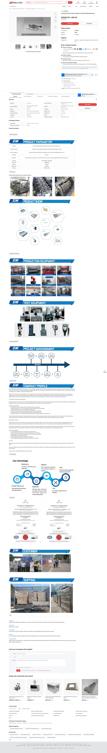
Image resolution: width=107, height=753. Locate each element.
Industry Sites (61, 744)
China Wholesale (48, 744)
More (10, 739)
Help (76, 6)
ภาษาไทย (73, 745)
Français (37, 745)
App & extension (83, 6)
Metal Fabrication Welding (89, 734)
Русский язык (42, 745)
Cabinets (10, 715)
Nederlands (56, 745)
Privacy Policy (72, 748)
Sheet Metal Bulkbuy (51, 737)
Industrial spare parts (58, 713)
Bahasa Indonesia (88, 745)
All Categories (13, 6)
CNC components (79, 713)
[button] (72, 96)
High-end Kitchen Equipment (81, 715)
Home (10, 8)
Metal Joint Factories (37, 734)
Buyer (70, 6)
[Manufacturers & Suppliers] (15, 2)
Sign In (63, 88)
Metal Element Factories (48, 734)
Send (18, 670)
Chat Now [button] (90, 23)
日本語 (67, 745)
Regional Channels (68, 744)
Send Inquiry (70, 23)
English (24, 745)
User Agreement (60, 748)
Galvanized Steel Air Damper (59, 711)
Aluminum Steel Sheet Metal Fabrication (37, 737)
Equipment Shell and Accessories (37, 715)
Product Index (75, 744)
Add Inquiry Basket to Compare (34, 51)
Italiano (47, 745)
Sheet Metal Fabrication (41, 8)
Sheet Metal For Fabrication (60, 734)
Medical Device (56, 715)
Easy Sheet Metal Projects (46, 728)
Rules (97, 6)
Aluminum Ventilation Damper (37, 711)
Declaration (66, 748)
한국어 (63, 745)
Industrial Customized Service (31, 8)
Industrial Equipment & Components (18, 8)
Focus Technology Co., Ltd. (45, 748)
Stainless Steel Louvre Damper (81, 711)
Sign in (97, 3)
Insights (84, 744)
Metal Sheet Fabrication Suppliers (74, 734)
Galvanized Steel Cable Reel (14, 711)
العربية (60, 745)
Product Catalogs (26, 708)
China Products (29, 744)
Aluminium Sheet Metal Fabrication (32, 728)
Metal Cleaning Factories (25, 734)
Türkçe (78, 745)
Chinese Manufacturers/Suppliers (38, 744)
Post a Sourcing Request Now (43, 670)
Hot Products (23, 744)
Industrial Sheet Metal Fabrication (16, 728)
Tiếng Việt (82, 745)
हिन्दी (70, 745)
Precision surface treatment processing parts (39, 713)
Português (33, 745)
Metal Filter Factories (14, 734)
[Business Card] (96, 99)
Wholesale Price (55, 744)
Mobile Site (80, 744)
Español (28, 745)
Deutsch (51, 745)
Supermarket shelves (13, 713)
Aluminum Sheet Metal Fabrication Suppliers (18, 737)
